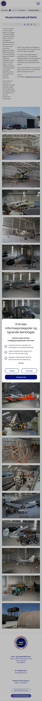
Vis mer (21, 363)
